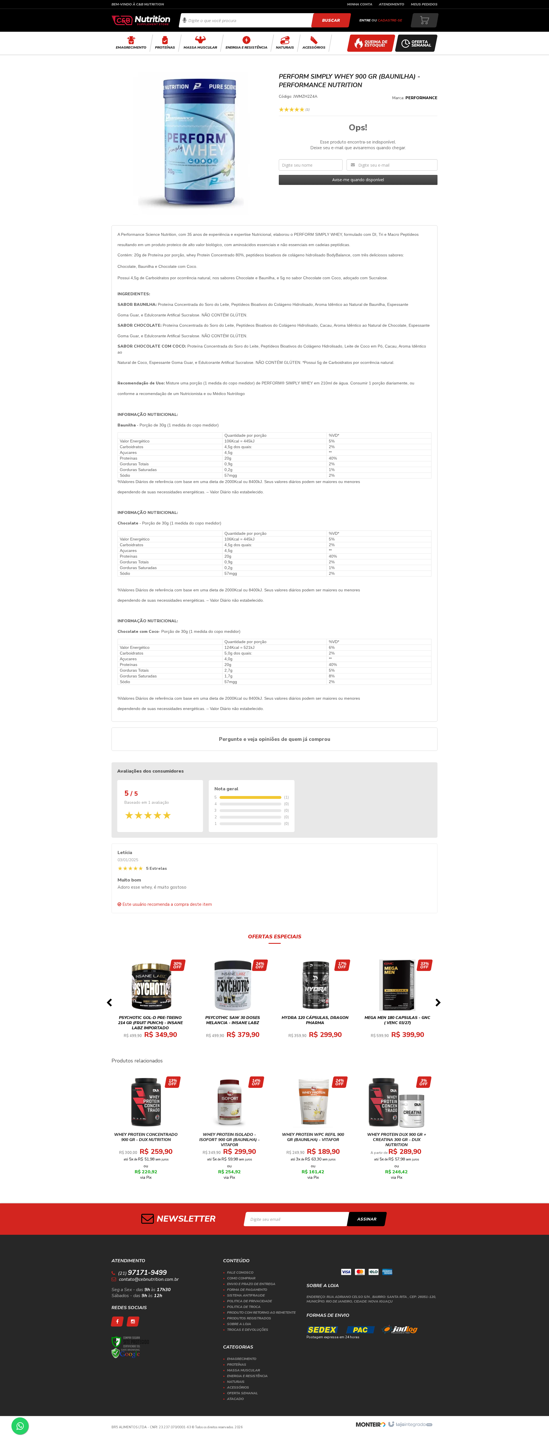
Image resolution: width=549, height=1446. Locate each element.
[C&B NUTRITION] (141, 20)
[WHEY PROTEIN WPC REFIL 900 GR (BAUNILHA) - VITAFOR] (313, 1130)
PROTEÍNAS (236, 1364)
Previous (109, 1004)
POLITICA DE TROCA (243, 1307)
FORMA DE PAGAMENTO (247, 1289)
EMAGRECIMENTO (241, 1359)
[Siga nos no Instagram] (133, 1322)
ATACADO (235, 1399)
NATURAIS (235, 1381)
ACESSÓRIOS (238, 1387)
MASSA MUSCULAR (243, 1370)
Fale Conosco (240, 1272)
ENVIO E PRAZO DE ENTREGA (251, 1284)
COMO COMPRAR (241, 1278)
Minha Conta (359, 4)
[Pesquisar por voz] (184, 20)
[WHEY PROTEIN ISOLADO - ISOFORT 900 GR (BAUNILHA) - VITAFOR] (229, 1130)
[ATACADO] (371, 43)
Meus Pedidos (424, 4)
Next (438, 1004)
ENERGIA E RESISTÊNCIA (247, 1376)
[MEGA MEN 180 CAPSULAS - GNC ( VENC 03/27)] (397, 1004)
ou (380, 20)
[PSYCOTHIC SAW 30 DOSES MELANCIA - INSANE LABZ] (233, 1004)
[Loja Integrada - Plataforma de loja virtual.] (409, 1424)
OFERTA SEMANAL (242, 1393)
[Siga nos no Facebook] (117, 1322)
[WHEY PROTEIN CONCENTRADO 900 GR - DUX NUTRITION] (146, 1130)
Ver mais (154, 1025)
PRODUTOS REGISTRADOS (249, 1318)
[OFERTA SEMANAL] (416, 43)
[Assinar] (367, 1219)
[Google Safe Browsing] (126, 1353)
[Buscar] (331, 20)
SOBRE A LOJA (239, 1324)
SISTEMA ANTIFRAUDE (246, 1295)
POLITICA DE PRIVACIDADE (249, 1301)
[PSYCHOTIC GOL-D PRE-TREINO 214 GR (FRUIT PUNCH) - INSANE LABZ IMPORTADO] (150, 1004)
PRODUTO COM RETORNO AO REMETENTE (261, 1312)
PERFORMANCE (421, 98)
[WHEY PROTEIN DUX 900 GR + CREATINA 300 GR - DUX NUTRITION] (396, 1130)
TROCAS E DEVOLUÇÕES (247, 1329)
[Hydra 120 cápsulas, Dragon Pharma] (315, 1004)
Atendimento (391, 4)
